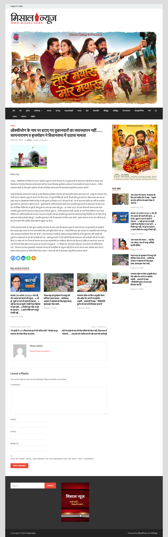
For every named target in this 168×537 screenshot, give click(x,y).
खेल (87, 111)
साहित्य (33, 116)
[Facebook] (13, 258)
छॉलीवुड (115, 111)
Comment (16, 385)
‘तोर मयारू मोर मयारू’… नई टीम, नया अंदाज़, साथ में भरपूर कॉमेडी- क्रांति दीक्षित (143, 242)
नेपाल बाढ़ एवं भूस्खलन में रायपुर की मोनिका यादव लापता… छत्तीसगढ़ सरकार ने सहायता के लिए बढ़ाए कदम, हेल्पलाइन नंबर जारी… (58, 299)
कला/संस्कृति (69, 111)
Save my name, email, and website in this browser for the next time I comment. (52, 459)
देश (20, 111)
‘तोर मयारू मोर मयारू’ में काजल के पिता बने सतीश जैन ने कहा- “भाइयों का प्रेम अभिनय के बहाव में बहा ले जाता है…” (143, 199)
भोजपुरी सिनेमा (139, 111)
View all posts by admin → (41, 351)
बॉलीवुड (106, 111)
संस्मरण (23, 116)
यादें (149, 111)
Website (14, 444)
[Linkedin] (23, 258)
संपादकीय (96, 111)
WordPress (142, 533)
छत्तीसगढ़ (37, 111)
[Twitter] (18, 258)
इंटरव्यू (58, 111)
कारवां (79, 111)
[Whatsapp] (28, 258)
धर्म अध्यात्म (126, 111)
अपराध (49, 111)
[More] (33, 258)
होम (14, 111)
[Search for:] (33, 485)
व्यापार (15, 116)
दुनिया (28, 111)
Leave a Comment (41, 140)
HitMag (154, 533)
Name (13, 420)
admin (29, 140)
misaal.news (30, 533)
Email (14, 432)
